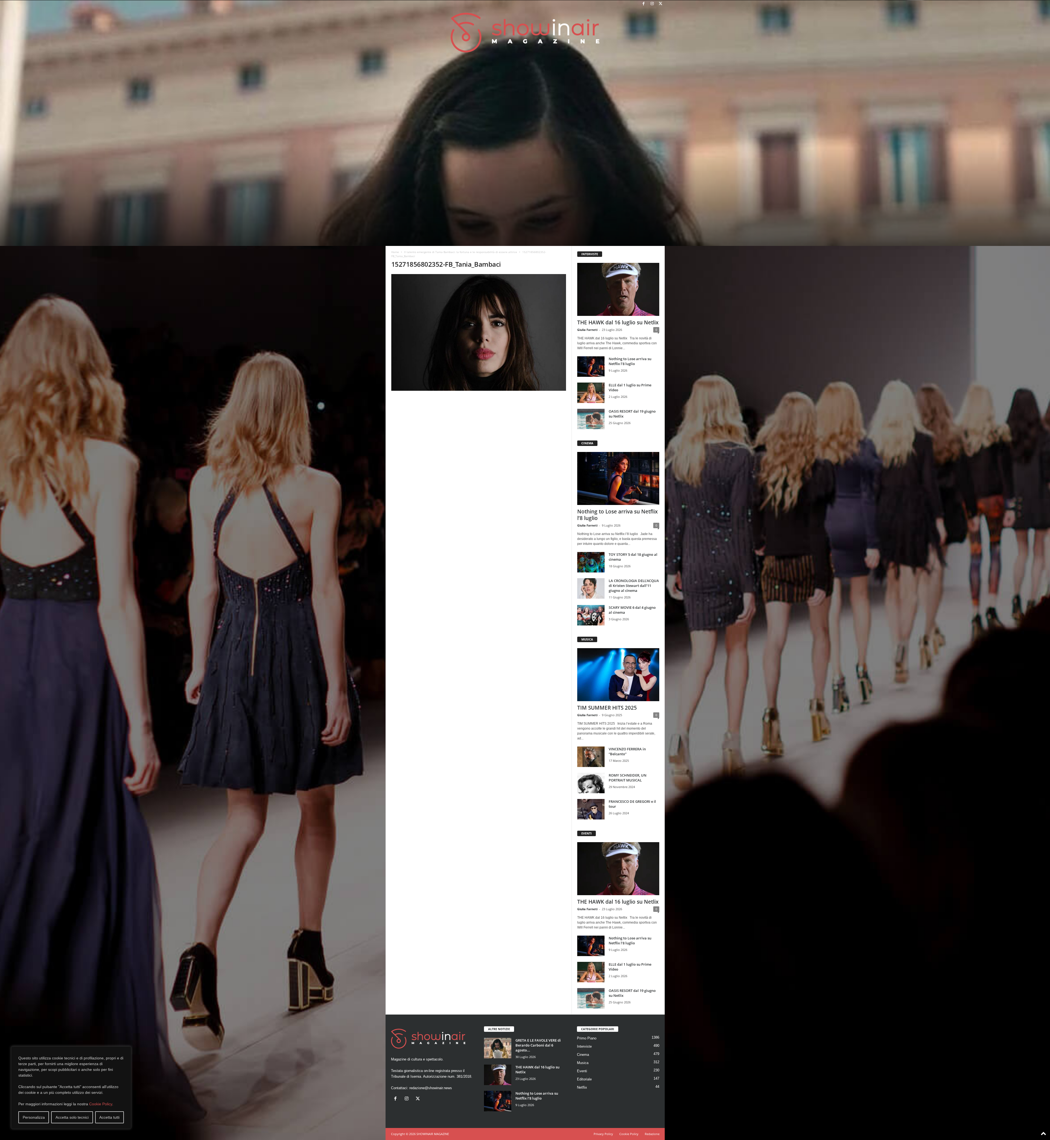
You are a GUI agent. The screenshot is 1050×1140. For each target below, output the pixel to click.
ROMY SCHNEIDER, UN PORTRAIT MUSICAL (627, 778)
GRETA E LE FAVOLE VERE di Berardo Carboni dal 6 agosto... (538, 1045)
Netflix (582, 1087)
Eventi (582, 1071)
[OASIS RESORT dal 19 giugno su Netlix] (591, 419)
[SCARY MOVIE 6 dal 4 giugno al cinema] (591, 615)
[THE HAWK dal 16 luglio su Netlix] (618, 289)
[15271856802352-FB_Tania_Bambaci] (478, 332)
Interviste (584, 1046)
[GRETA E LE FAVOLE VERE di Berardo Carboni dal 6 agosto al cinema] (497, 1048)
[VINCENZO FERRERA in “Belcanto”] (591, 757)
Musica (582, 1063)
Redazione (652, 1134)
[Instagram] (652, 4)
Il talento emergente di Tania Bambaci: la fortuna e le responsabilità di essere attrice (460, 252)
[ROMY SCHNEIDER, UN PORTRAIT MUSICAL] (591, 783)
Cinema (583, 1055)
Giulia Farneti (587, 330)
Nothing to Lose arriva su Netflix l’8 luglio (630, 361)
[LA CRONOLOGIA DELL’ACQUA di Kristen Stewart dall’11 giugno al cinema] (591, 588)
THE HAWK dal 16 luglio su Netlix (617, 322)
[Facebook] (643, 4)
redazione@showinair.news (430, 1088)
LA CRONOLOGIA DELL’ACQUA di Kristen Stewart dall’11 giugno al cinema (634, 585)
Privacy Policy (603, 1134)
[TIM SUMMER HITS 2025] (618, 674)
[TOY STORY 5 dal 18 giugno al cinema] (591, 562)
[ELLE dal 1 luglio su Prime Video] (591, 393)
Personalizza (34, 1117)
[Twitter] (660, 4)
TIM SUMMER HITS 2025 (607, 707)
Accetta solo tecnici (72, 1117)
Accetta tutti (109, 1117)
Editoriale (584, 1079)
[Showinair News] (525, 32)
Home (395, 252)
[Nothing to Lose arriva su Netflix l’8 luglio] (591, 366)
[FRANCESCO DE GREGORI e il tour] (591, 809)
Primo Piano (586, 1038)
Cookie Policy (100, 1104)
